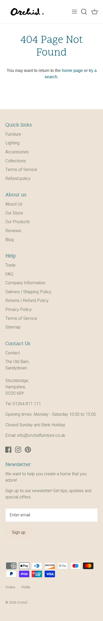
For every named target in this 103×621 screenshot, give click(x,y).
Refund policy (18, 178)
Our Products (17, 222)
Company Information (25, 283)
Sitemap (13, 327)
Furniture (13, 134)
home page (72, 70)
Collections (15, 161)
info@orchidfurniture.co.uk (41, 435)
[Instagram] (18, 450)
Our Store (14, 213)
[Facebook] (8, 450)
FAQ (9, 274)
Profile (25, 587)
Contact (12, 353)
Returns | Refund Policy (27, 300)
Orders (10, 587)
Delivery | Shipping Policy (28, 292)
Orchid (22, 602)
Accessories (17, 152)
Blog (9, 240)
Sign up (18, 532)
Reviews (13, 231)
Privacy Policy (18, 309)
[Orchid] (27, 12)
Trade (10, 265)
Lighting (12, 143)
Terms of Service (21, 170)
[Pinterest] (28, 450)
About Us (13, 204)
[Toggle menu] (74, 12)
